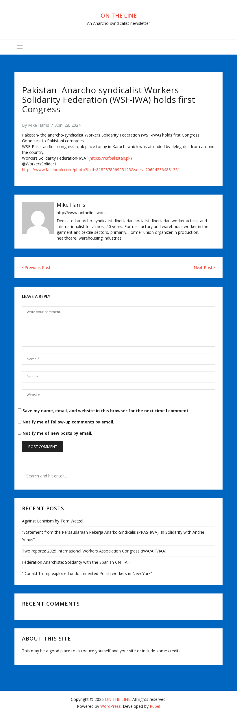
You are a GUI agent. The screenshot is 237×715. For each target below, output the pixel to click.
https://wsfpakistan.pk (110, 158)
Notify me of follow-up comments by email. (68, 422)
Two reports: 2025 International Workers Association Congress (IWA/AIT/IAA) (94, 551)
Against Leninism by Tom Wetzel (52, 521)
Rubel (155, 706)
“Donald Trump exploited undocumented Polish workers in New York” (87, 573)
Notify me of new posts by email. (57, 433)
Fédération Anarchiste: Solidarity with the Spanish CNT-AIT (76, 562)
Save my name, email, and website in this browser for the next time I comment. (106, 410)
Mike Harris (38, 125)
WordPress (110, 706)
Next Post (204, 267)
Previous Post (37, 267)
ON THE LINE (119, 15)
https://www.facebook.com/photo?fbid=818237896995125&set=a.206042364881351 (101, 169)
